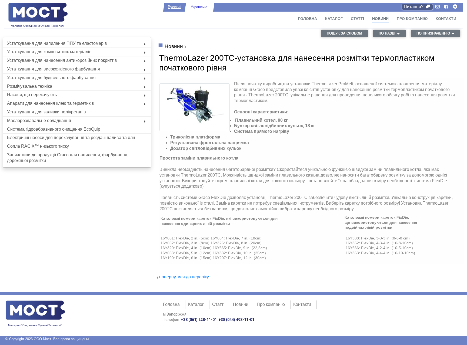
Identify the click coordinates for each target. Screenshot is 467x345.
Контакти (446, 18)
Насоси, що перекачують (32, 94)
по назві (387, 33)
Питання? (414, 6)
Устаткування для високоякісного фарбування (53, 69)
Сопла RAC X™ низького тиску (38, 146)
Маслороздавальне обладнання (39, 120)
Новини (380, 18)
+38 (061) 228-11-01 (199, 319)
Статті (357, 18)
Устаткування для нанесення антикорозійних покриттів (62, 60)
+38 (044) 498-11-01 (236, 319)
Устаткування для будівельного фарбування (51, 77)
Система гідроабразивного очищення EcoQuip (53, 129)
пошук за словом (344, 33)
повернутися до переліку (184, 277)
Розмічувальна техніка (29, 86)
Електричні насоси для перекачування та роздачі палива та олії (71, 137)
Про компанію (412, 18)
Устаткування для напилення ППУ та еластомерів (57, 43)
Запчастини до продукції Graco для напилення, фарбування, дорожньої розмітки (67, 158)
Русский (174, 7)
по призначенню (433, 33)
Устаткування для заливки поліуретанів (46, 112)
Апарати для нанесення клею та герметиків (50, 103)
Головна (307, 18)
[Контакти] (437, 7)
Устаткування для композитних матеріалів (49, 51)
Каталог (334, 18)
